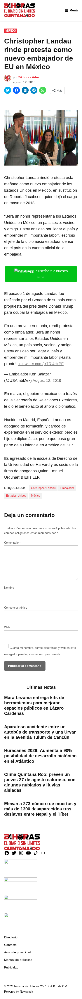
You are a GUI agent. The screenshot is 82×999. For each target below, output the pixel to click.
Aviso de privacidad (17, 952)
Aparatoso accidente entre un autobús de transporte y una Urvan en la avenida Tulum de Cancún (40, 732)
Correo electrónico (15, 607)
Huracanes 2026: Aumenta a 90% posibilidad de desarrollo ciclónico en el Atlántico (40, 755)
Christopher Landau (43, 488)
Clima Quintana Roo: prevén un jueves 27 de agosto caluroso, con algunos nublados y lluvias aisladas (39, 782)
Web (7, 627)
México (35, 495)
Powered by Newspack (18, 991)
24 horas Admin (30, 77)
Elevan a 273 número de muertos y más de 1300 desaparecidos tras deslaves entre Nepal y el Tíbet (40, 809)
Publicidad (11, 967)
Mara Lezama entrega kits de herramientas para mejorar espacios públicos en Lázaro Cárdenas (34, 705)
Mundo (10, 30)
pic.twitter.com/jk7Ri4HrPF (40, 364)
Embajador (67, 488)
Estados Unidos (16, 495)
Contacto (10, 945)
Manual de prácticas (18, 959)
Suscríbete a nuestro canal (52, 274)
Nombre (9, 587)
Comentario (12, 542)
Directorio (10, 937)
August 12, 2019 (47, 380)
